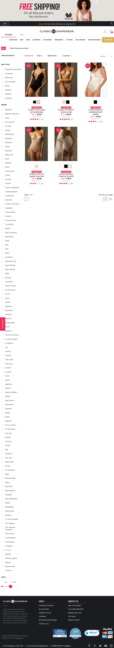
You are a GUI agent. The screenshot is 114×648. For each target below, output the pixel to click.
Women (8, 34)
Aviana (7, 130)
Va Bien (8, 550)
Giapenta (8, 306)
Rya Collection (10, 490)
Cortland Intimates (12, 204)
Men (22, 34)
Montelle (8, 409)
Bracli (7, 159)
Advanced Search (46, 605)
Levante (8, 355)
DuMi (7, 241)
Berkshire (8, 142)
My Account (44, 609)
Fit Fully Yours (10, 290)
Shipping (42, 616)
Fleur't (7, 294)
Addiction (8, 110)
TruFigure (8, 546)
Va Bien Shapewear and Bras (19, 48)
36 (105, 199)
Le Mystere (9, 343)
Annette (8, 126)
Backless (8, 94)
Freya (7, 298)
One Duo (8, 433)
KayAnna (8, 331)
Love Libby (9, 359)
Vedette (8, 554)
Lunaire (8, 368)
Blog (5, 24)
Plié (6, 449)
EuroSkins (9, 257)
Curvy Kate (9, 224)
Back (3, 48)
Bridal (7, 86)
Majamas (8, 384)
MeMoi (7, 396)
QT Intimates (10, 470)
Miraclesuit (9, 404)
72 (110, 199)
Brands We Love (74, 613)
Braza (7, 167)
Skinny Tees (9, 511)
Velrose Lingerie (11, 558)
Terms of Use (19, 638)
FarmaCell (9, 282)
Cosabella (8, 208)
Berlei (7, 146)
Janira (7, 327)
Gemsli (7, 302)
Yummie (8, 570)
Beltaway (8, 138)
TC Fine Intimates (11, 519)
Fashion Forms (10, 286)
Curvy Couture (10, 220)
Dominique (9, 237)
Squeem (8, 515)
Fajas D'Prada (10, 265)
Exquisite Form (10, 261)
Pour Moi (8, 458)
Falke (7, 273)
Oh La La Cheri (10, 425)
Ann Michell (9, 122)
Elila (6, 245)
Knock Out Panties (12, 335)
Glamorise (9, 310)
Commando (9, 196)
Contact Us (44, 624)
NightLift (8, 421)
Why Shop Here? (74, 605)
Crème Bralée (10, 212)
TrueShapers (10, 542)
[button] (92, 633)
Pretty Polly (9, 462)
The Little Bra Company (10, 528)
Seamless (8, 98)
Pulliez (7, 466)
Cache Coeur (10, 171)
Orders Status (45, 613)
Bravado (8, 163)
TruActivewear (10, 538)
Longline (8, 90)
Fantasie (8, 277)
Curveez (8, 216)
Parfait (7, 445)
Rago (7, 474)
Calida (7, 175)
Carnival (8, 179)
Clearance (108, 40)
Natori (7, 417)
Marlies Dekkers (11, 392)
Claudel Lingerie (11, 192)
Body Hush (9, 155)
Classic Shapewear (12, 187)
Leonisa (8, 351)
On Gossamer (10, 429)
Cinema (8, 183)
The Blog (72, 616)
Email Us (68, 646)
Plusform (8, 454)
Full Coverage (10, 82)
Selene (7, 503)
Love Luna (9, 364)
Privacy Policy (74, 620)
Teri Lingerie (10, 523)
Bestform (8, 151)
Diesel (7, 228)
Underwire (9, 73)
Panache (8, 441)
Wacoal (8, 562)
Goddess (8, 314)
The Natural (9, 534)
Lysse (7, 376)
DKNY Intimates (11, 233)
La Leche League (11, 339)
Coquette (8, 200)
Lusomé (8, 372)
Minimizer (9, 78)
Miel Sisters (9, 400)
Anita (7, 118)
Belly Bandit (9, 134)
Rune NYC (9, 486)
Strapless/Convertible (13, 69)
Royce (7, 482)
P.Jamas (8, 437)
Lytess (7, 380)
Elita (6, 249)
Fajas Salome (10, 269)
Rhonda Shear (10, 478)
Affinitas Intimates (12, 114)
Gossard (8, 318)
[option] (34, 102)
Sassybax (8, 495)
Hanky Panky (10, 323)
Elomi (7, 253)
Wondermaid (10, 566)
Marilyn (8, 388)
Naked (7, 413)
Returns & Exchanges (48, 620)
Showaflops (9, 507)
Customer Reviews (75, 609)
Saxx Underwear (11, 499)
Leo (6, 347)
